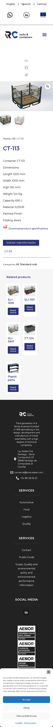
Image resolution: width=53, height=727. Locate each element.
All (13, 138)
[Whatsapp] (10, 15)
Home (6, 138)
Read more (13, 311)
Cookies (19, 723)
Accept (26, 699)
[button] (48, 672)
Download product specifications (28, 228)
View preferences (26, 716)
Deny (27, 707)
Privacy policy (30, 723)
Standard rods (28, 264)
